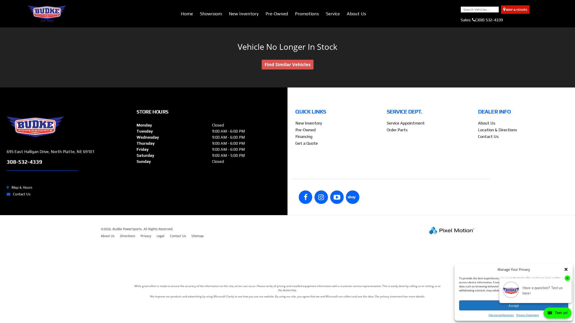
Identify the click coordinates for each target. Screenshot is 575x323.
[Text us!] (557, 314)
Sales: (482, 19)
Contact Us (22, 194)
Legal (160, 236)
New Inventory (244, 13)
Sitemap (197, 236)
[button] (566, 269)
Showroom (211, 13)
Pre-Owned (276, 13)
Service (333, 13)
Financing (303, 136)
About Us (356, 13)
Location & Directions (497, 129)
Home (187, 13)
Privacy (146, 236)
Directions (127, 236)
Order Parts (397, 129)
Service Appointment (406, 123)
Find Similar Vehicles (288, 64)
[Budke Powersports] (70, 127)
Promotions (307, 13)
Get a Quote (306, 143)
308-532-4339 (24, 162)
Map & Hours (21, 187)
